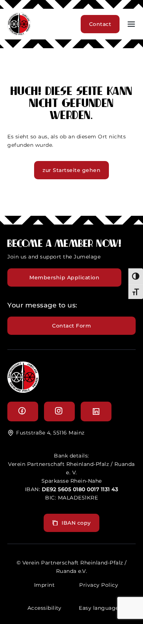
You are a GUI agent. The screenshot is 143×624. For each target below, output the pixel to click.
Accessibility (44, 608)
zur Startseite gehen (71, 170)
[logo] (23, 390)
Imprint (44, 585)
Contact (100, 24)
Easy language (99, 608)
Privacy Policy (98, 585)
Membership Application (64, 277)
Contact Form (71, 325)
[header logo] (19, 33)
